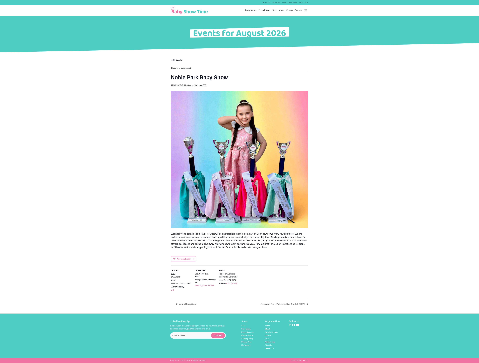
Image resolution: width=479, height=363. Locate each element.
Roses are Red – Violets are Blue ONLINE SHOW (283, 304)
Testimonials (293, 2)
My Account (245, 345)
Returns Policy (247, 335)
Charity (289, 10)
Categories (276, 2)
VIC (172, 290)
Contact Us (269, 348)
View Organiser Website (204, 285)
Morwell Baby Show (187, 304)
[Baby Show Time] (189, 10)
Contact (298, 10)
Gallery (284, 2)
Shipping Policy (247, 339)
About (281, 10)
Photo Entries (264, 10)
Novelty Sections (271, 332)
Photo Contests (247, 332)
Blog (306, 2)
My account (266, 2)
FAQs (301, 2)
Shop (274, 10)
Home (267, 326)
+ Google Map (231, 283)
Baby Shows (250, 10)
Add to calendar (184, 259)
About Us (268, 345)
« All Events (176, 59)
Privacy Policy (246, 342)
